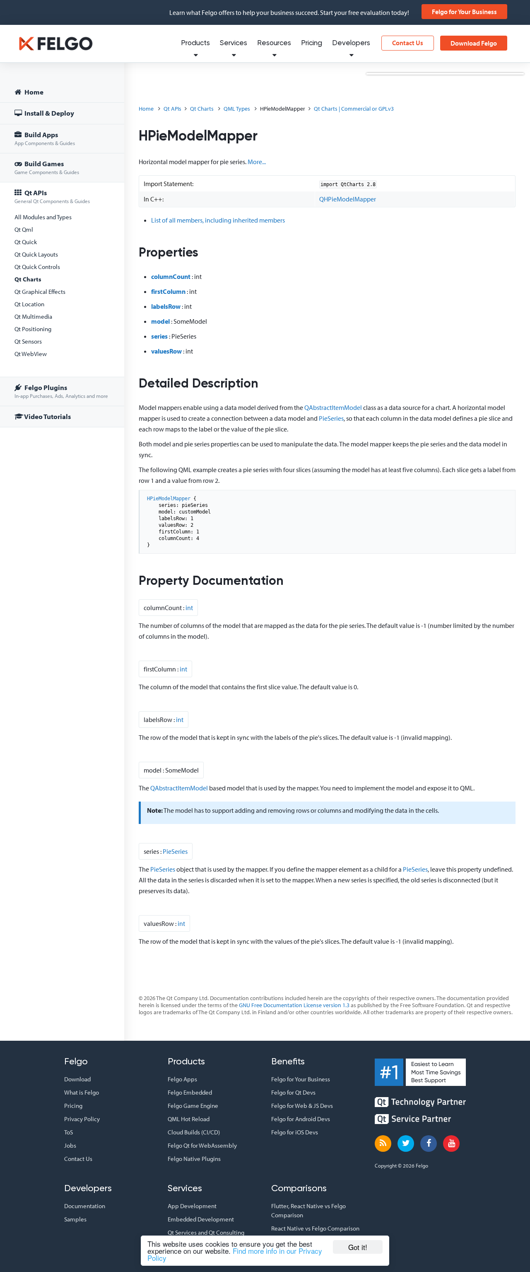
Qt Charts (27, 279)
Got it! (357, 1247)
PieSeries (331, 418)
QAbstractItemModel (333, 407)
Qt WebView (30, 354)
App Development (192, 1206)
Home (33, 91)
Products (195, 43)
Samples (75, 1219)
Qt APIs (52, 196)
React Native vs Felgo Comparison (315, 1228)
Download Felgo (473, 43)
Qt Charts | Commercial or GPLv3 (354, 108)
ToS (68, 1132)
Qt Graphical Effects (39, 292)
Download (77, 1079)
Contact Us (407, 43)
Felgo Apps (182, 1079)
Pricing (311, 43)
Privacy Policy (82, 1119)
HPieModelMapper (168, 499)
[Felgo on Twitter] (406, 1143)
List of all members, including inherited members (218, 220)
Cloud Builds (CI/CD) (194, 1132)
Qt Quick (25, 242)
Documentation (84, 1206)
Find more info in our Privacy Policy (234, 1254)
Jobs (70, 1145)
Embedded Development (201, 1219)
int (189, 607)
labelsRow (166, 306)
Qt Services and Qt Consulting (206, 1232)
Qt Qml (23, 229)
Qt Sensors (28, 341)
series (159, 336)
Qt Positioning (32, 329)
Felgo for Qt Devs (293, 1092)
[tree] (62, 255)
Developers (351, 43)
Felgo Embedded (190, 1092)
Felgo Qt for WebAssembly (202, 1145)
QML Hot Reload (189, 1119)
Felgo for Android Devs (300, 1119)
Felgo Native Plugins (194, 1159)
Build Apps (44, 138)
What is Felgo (81, 1092)
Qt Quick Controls (37, 267)
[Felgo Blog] (383, 1143)
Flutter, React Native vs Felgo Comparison (308, 1210)
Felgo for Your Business (464, 11)
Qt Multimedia (33, 316)
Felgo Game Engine (193, 1106)
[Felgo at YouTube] (451, 1143)
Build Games (46, 167)
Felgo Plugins (61, 391)
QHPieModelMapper (347, 199)
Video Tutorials (47, 416)
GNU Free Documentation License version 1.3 (294, 1005)
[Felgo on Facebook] (428, 1143)
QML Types (237, 108)
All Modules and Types (43, 217)
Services (233, 43)
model (160, 321)
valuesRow (166, 351)
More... (257, 161)
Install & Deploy (48, 113)
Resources (274, 43)
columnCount (170, 276)
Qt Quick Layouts (36, 254)
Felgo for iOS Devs (294, 1132)
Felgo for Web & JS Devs (302, 1106)
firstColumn (168, 291)
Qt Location (29, 304)
